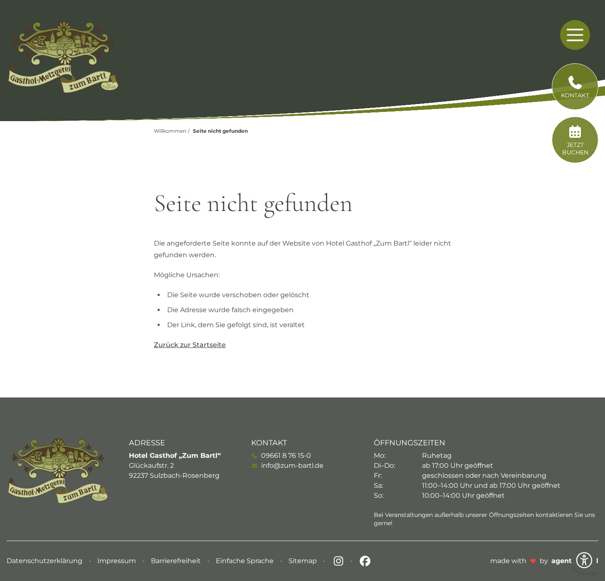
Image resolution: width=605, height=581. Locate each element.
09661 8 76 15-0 (286, 455)
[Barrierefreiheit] (584, 560)
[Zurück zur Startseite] (63, 57)
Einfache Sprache (245, 561)
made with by (544, 561)
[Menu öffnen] (575, 35)
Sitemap (304, 561)
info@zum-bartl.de (292, 465)
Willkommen (170, 131)
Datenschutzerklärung (45, 561)
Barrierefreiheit (176, 561)
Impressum (117, 561)
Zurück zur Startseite (190, 345)
